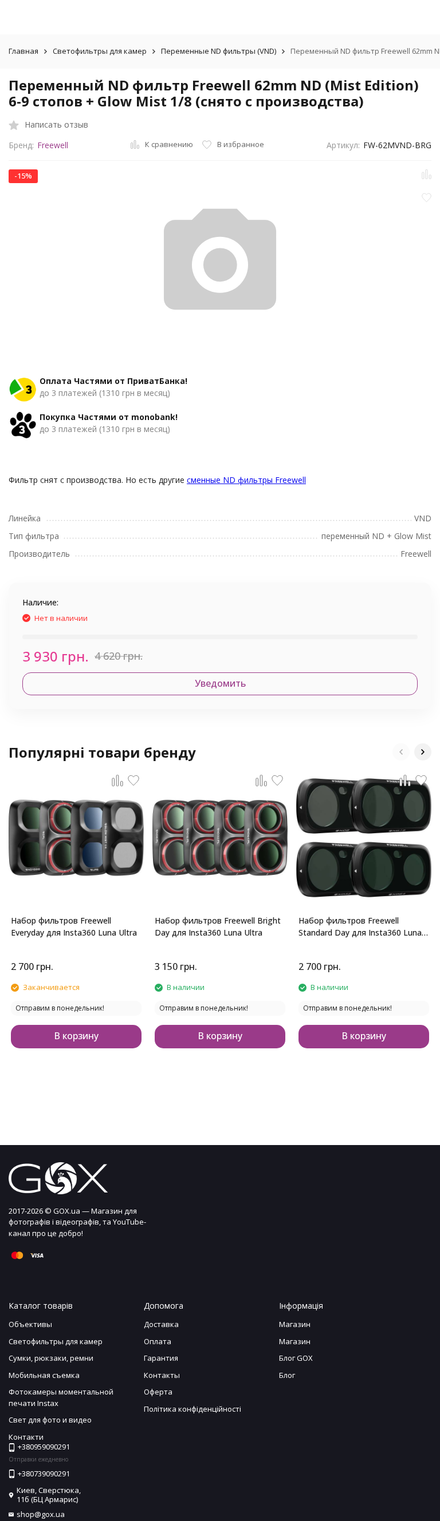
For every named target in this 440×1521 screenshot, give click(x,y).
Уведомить (220, 683)
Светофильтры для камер (100, 51)
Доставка (161, 1324)
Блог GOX (296, 1358)
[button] (401, 751)
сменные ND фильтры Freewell (246, 479)
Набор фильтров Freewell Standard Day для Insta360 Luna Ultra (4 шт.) (360, 926)
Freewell (52, 145)
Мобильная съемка (44, 1375)
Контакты (162, 1375)
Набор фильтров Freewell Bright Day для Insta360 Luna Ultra (218, 926)
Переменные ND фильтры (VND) (218, 51)
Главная (23, 51)
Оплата (157, 1341)
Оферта (158, 1392)
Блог (287, 1375)
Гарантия (161, 1358)
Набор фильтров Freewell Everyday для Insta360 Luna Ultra (74, 926)
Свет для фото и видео (50, 1420)
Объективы (30, 1324)
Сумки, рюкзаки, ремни (51, 1358)
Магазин (295, 1324)
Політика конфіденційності (192, 1409)
